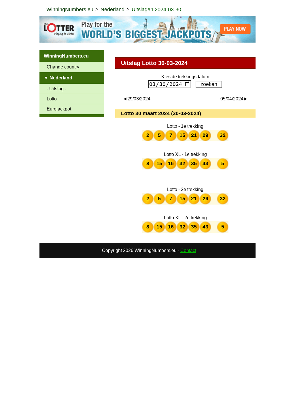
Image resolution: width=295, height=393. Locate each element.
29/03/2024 (138, 98)
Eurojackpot (59, 108)
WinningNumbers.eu (69, 9)
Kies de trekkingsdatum (185, 76)
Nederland (112, 9)
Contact (188, 250)
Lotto (52, 98)
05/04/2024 (231, 98)
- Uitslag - (56, 88)
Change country (63, 66)
